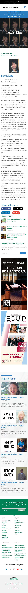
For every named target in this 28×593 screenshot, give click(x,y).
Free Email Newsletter (14, 16)
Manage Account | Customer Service (20, 559)
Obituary (3, 553)
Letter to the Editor (5, 548)
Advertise (4, 533)
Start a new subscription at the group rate (20, 554)
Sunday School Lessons (19, 522)
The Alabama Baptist (9, 1)
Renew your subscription (20, 547)
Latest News (7, 14)
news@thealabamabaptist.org (14, 587)
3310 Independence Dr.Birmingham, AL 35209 (14, 579)
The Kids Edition (17, 11)
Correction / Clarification (7, 555)
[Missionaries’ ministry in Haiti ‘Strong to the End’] (3, 228)
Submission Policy (5, 557)
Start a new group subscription (18, 551)
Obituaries (17, 529)
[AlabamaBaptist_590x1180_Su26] (14, 338)
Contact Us (4, 522)
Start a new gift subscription (20, 548)
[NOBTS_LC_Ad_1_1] (14, 284)
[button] (25, 7)
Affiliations (4, 530)
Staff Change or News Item (7, 547)
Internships (4, 535)
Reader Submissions (6, 550)
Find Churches (5, 537)
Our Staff (3, 527)
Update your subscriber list (20, 555)
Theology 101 (17, 530)
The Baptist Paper (19, 1)
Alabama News (18, 525)
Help (19, 583)
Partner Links (4, 532)
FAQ (21, 583)
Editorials (17, 524)
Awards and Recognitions (7, 529)
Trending (14, 14)
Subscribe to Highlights (19, 557)
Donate (3, 524)
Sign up (23, 253)
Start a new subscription (19, 545)
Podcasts (17, 527)
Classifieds (21, 14)
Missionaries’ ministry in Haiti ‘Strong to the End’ (17, 227)
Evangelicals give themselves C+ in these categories (16, 220)
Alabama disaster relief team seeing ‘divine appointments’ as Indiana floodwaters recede (16, 236)
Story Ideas (4, 545)
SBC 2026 (9, 11)
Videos (16, 533)
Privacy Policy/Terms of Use (11, 583)
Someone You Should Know (10, 55)
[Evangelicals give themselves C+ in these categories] (3, 221)
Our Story (4, 525)
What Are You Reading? (6, 552)
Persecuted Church (18, 532)
